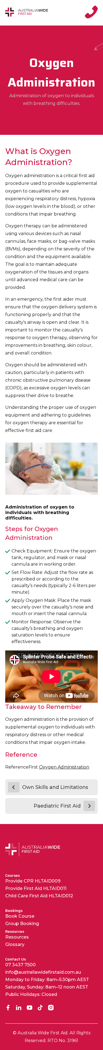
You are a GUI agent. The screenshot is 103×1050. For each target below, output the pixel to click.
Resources (17, 937)
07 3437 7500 (20, 964)
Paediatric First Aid (57, 806)
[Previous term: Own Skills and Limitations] (14, 787)
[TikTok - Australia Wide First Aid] (40, 1008)
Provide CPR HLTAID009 (32, 881)
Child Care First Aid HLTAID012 (39, 895)
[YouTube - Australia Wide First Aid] (29, 1008)
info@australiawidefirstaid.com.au (43, 972)
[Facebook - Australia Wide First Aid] (8, 1008)
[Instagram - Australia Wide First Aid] (51, 1008)
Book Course (19, 916)
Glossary (14, 944)
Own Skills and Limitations (55, 787)
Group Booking (22, 923)
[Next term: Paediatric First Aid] (89, 806)
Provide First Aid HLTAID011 (35, 888)
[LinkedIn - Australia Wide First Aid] (19, 1008)
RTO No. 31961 (63, 1040)
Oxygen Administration (64, 767)
